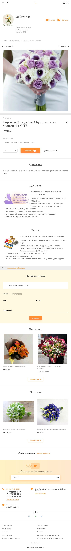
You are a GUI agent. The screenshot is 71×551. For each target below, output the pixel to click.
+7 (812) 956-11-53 (13, 492)
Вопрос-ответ (41, 528)
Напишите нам (6, 528)
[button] (35, 512)
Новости (5, 532)
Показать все (35, 379)
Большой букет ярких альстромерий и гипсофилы (49, 367)
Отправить (35, 318)
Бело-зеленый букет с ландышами (14, 429)
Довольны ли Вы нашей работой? (48, 535)
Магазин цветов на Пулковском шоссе (50, 538)
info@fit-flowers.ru (40, 493)
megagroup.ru (40, 547)
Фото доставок (7, 535)
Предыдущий (9, 46)
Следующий (62, 46)
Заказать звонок (42, 525)
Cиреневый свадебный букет (16, 268)
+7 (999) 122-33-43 (13, 494)
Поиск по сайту (7, 525)
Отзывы (40, 532)
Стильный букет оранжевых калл (14, 366)
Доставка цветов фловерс (10, 538)
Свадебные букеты (15, 41)
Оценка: (6, 293)
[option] (35, 80)
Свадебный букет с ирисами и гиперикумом (51, 429)
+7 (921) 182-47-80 (13, 496)
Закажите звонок (12, 499)
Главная (4, 41)
